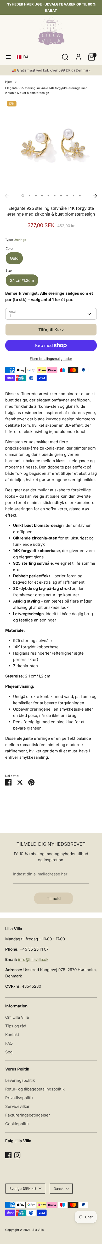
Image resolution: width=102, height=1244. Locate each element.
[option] (51, 145)
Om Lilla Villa (17, 1017)
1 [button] (22, 195)
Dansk (59, 1188)
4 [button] (42, 195)
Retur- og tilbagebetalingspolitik (35, 1089)
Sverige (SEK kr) (22, 1188)
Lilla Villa (37, 1230)
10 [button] (80, 195)
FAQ (9, 1043)
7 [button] (61, 195)
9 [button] (73, 195)
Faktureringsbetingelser (27, 1115)
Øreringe (20, 240)
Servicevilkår (17, 1106)
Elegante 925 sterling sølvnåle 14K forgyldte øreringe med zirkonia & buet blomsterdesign (46, 90)
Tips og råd (15, 1025)
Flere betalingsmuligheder (51, 358)
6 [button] (54, 195)
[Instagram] (17, 1155)
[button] (23, 57)
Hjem (9, 82)
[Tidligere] (7, 196)
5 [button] (48, 195)
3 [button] (36, 195)
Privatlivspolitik (19, 1097)
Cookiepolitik (17, 1123)
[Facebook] (8, 1155)
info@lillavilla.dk (33, 959)
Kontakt (12, 1034)
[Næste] (95, 196)
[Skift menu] (8, 57)
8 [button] (67, 195)
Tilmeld (54, 898)
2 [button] (29, 195)
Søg (9, 1051)
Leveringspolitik (20, 1080)
